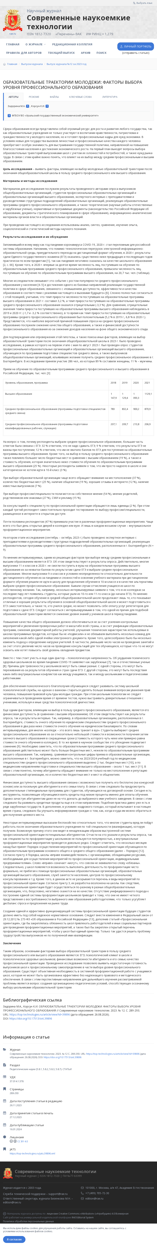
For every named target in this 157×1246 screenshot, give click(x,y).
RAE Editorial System (83, 1217)
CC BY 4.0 (22, 1141)
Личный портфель (137, 46)
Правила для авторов (24, 53)
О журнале (34, 44)
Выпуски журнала (32, 64)
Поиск (101, 53)
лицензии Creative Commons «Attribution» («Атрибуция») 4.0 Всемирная (87, 1213)
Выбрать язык (144, 3)
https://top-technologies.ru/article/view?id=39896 (112, 1053)
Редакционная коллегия (72, 44)
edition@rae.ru (12, 1202)
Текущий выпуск (61, 53)
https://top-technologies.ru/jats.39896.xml (32, 1153)
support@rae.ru (58, 1194)
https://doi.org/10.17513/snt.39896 (62, 1057)
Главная (12, 44)
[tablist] (78, 97)
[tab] (13, 97)
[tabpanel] (78, 111)
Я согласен (14, 1239)
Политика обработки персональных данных (28, 1221)
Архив (86, 53)
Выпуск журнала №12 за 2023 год (66, 64)
